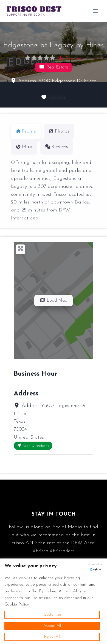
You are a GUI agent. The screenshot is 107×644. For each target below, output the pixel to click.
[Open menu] (95, 11)
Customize (52, 615)
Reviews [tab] (59, 146)
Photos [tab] (62, 131)
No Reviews (69, 58)
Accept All (52, 626)
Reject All (52, 637)
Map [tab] (27, 146)
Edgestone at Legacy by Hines (53, 45)
